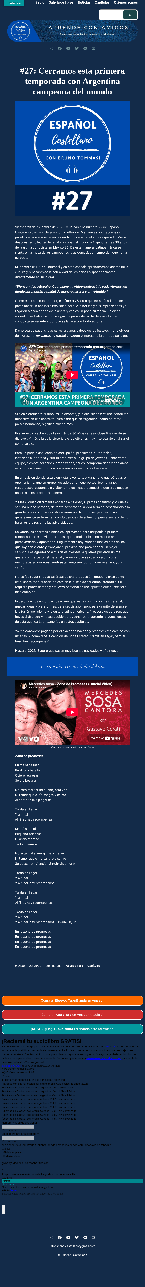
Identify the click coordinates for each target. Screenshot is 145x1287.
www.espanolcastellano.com (57, 335)
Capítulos (93, 965)
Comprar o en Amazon (72, 1000)
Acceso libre (74, 965)
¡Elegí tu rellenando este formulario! (72, 1029)
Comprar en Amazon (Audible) (72, 1015)
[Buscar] (130, 14)
